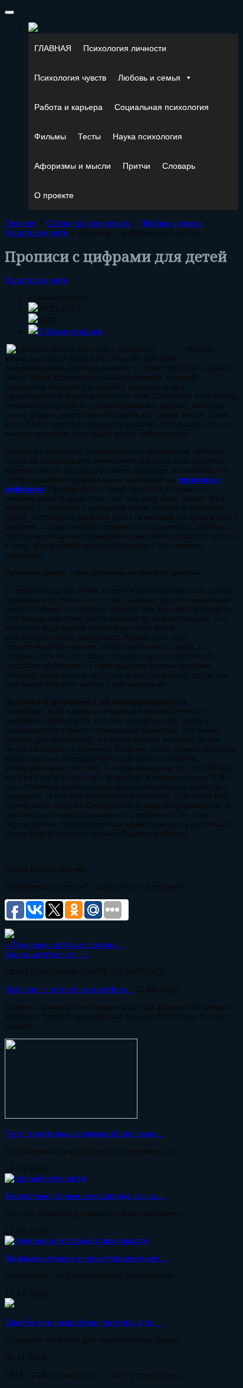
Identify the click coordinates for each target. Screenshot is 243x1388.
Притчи (136, 166)
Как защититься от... (46, 954)
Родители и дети (36, 280)
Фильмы (50, 136)
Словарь (178, 166)
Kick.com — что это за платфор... (69, 989)
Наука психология (147, 136)
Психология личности (124, 48)
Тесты (89, 136)
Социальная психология (161, 107)
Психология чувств (70, 77)
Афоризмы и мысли (72, 166)
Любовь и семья (149, 77)
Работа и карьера (68, 107)
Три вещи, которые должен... (64, 944)
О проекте (54, 195)
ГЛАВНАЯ (52, 48)
